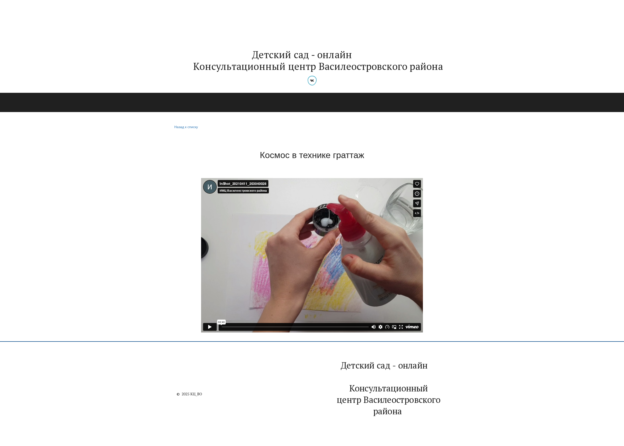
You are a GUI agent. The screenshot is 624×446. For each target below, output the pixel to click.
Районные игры (304, 102)
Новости (148, 102)
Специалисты (210, 102)
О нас (124, 102)
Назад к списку (186, 126)
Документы (348, 102)
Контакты (471, 102)
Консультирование (253, 102)
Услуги (174, 102)
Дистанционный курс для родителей (413, 102)
